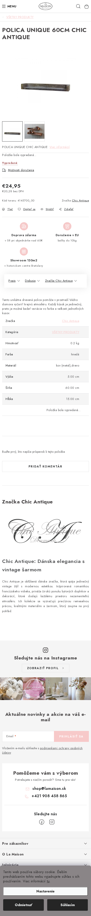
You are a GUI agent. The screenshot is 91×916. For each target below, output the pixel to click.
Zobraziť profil (43, 668)
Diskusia (30, 281)
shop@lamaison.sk (49, 788)
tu (48, 881)
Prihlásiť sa (71, 736)
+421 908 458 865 (49, 796)
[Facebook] (41, 822)
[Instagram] (51, 822)
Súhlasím (68, 905)
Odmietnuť (23, 905)
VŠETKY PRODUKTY (65, 332)
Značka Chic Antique (59, 281)
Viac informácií (60, 147)
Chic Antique (80, 201)
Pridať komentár (45, 466)
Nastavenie (45, 891)
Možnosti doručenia (21, 170)
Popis (12, 281)
